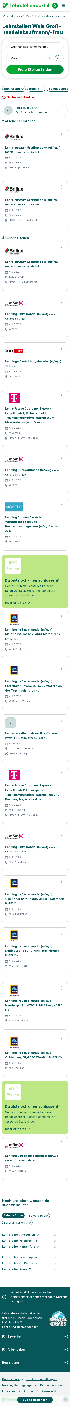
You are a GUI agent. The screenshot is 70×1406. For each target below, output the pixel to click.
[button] (52, 58)
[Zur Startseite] (26, 6)
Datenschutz (11, 1379)
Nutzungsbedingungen (17, 1385)
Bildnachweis (49, 1385)
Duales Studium (27, 1327)
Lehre (6, 1327)
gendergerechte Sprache (50, 1297)
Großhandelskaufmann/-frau (50, 16)
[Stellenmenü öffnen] (62, 134)
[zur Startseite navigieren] (3, 16)
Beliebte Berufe (38, 1215)
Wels (28, 16)
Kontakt (29, 1391)
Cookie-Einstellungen (41, 1379)
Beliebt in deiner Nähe (17, 1222)
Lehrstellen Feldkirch (17, 1240)
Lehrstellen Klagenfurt (19, 1246)
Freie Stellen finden (35, 69)
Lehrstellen (15, 16)
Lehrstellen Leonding (17, 1257)
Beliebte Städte (13, 1215)
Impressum (9, 1391)
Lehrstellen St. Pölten (18, 1263)
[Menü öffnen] (63, 6)
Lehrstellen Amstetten (19, 1234)
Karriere (47, 1391)
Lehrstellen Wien (15, 1269)
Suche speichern (35, 1400)
